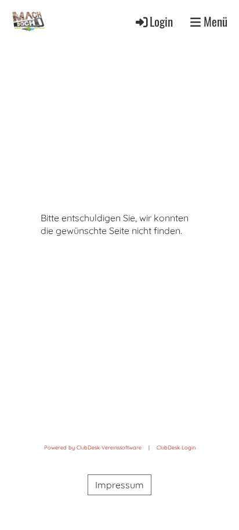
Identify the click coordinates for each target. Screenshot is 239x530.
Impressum (119, 485)
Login (161, 21)
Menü (214, 21)
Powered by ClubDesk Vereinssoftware (93, 447)
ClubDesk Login (176, 447)
